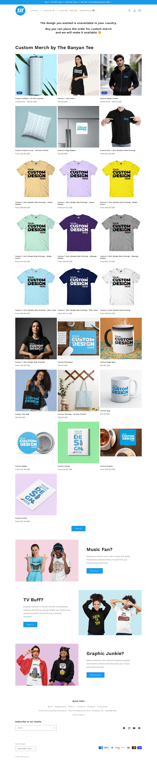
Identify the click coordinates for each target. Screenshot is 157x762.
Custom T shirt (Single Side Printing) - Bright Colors (33, 257)
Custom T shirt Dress (66, 98)
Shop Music (94, 571)
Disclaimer (91, 707)
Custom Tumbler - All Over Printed (29, 98)
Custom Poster (21, 518)
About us (71, 707)
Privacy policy (102, 707)
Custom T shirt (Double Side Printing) (115, 310)
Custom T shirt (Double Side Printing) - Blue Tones (35, 310)
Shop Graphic (95, 675)
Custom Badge (21, 466)
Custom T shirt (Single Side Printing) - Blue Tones (78, 310)
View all (78, 528)
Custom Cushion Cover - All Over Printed (31, 150)
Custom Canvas (64, 466)
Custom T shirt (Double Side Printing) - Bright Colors (118, 203)
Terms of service (78, 715)
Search (50, 707)
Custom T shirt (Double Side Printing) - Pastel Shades (34, 203)
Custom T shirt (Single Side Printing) (30, 362)
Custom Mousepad (65, 362)
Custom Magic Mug (107, 362)
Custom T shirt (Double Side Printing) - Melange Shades (77, 257)
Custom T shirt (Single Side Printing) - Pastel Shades (76, 203)
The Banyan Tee (24, 757)
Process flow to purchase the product (53, 711)
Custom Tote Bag (22, 414)
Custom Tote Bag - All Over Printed (72, 414)
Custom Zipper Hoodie (109, 98)
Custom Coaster (106, 466)
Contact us (81, 707)
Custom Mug (105, 411)
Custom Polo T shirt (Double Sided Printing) (118, 150)
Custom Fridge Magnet (67, 150)
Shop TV (30, 624)
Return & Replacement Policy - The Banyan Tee (86, 711)
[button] (35, 10)
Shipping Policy (60, 707)
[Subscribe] (54, 728)
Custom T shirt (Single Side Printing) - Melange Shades (119, 257)
